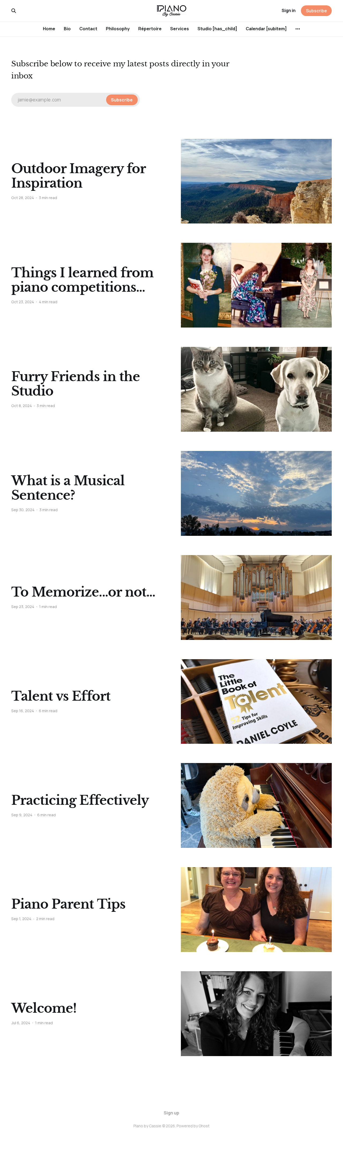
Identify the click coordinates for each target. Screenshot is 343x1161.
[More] (298, 29)
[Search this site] (14, 11)
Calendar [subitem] (266, 29)
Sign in (289, 10)
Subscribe (316, 11)
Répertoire (150, 29)
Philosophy (118, 29)
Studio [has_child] (217, 29)
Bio (67, 29)
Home (49, 29)
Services (179, 29)
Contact (88, 29)
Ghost (204, 1125)
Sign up (171, 1113)
